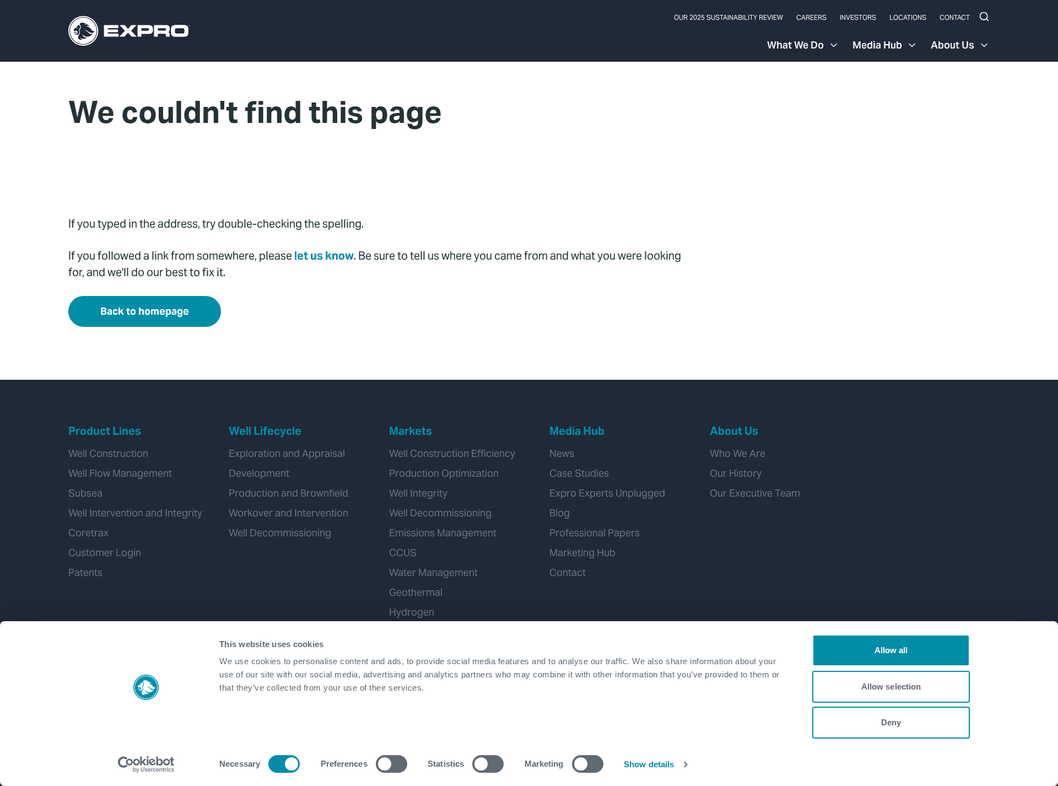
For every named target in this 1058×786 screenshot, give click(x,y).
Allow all (891, 650)
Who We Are (737, 453)
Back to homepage (144, 311)
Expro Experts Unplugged (607, 493)
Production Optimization (444, 473)
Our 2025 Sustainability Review (728, 17)
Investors (858, 17)
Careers (811, 17)
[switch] (391, 764)
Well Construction (108, 453)
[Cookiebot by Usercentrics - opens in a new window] (146, 764)
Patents (85, 572)
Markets (410, 431)
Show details (649, 764)
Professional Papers (594, 532)
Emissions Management (442, 532)
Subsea (85, 493)
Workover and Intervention (288, 513)
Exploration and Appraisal (287, 453)
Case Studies (579, 473)
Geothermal (415, 592)
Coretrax (88, 532)
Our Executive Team (755, 493)
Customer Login (104, 552)
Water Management (433, 572)
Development (259, 473)
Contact (955, 17)
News (561, 453)
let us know (324, 256)
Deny (891, 722)
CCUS (403, 552)
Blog (559, 513)
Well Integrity (418, 493)
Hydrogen (411, 612)
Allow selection (891, 686)
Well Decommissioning (280, 532)
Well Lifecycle (265, 431)
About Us (952, 45)
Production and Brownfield (288, 493)
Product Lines (104, 431)
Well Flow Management (120, 473)
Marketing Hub (582, 552)
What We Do (795, 45)
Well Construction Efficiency (452, 453)
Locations (907, 17)
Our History (736, 473)
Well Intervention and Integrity (135, 513)
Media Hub (877, 45)
